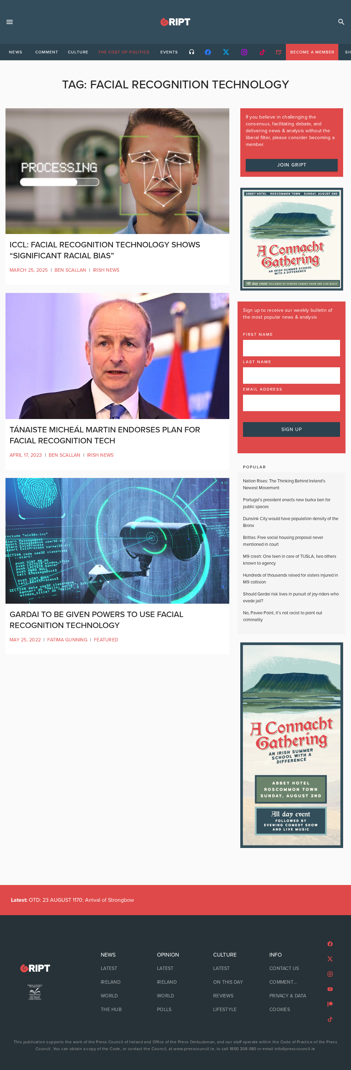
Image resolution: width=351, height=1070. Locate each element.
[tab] (15, 52)
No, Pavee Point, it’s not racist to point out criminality (282, 616)
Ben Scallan (70, 270)
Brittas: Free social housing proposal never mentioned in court (283, 541)
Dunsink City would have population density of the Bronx (290, 522)
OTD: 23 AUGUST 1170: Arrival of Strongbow (72, 900)
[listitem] (119, 968)
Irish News (106, 270)
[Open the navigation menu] (9, 22)
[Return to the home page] (35, 968)
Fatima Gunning (67, 640)
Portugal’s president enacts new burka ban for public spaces (286, 503)
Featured (106, 640)
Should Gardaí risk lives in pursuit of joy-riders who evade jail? (291, 597)
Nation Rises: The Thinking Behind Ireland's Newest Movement (284, 484)
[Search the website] (341, 22)
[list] (119, 982)
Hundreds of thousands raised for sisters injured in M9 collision (290, 579)
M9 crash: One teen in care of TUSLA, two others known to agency (289, 560)
